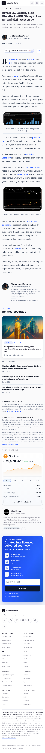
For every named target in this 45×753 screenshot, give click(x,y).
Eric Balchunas (33, 167)
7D (15, 480)
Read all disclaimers (9, 737)
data (16, 76)
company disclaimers (10, 444)
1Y (30, 480)
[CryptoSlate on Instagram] (35, 620)
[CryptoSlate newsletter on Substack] (16, 620)
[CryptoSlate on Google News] (10, 620)
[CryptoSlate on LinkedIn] (29, 620)
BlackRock (16, 511)
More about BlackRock (11, 528)
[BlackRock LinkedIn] (25, 528)
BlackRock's (13, 59)
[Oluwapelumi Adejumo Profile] (5, 37)
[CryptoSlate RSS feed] (4, 626)
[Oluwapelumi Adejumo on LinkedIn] (14, 301)
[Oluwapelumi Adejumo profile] (5, 286)
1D (7, 480)
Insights (10, 8)
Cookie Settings (18, 748)
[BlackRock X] (22, 528)
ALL (37, 480)
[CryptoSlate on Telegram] (23, 620)
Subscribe (22, 588)
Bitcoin (18, 8)
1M (22, 480)
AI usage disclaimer (14, 411)
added (18, 248)
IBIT (10, 63)
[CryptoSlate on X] (4, 620)
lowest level (22, 174)
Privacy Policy (17, 714)
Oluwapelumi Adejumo (21, 36)
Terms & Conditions (35, 745)
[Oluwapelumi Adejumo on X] (11, 301)
